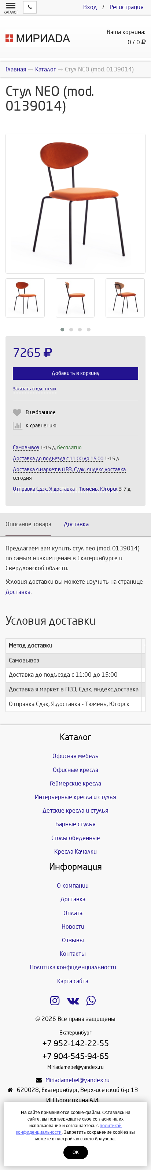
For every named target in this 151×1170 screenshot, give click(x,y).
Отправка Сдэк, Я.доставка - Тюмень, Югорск (65, 489)
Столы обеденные (75, 838)
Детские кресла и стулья (75, 810)
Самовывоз (26, 447)
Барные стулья (75, 824)
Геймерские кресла (75, 783)
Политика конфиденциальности (73, 967)
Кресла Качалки (75, 851)
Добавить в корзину (75, 373)
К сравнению (41, 425)
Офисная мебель (75, 756)
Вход (90, 7)
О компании (73, 886)
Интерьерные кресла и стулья (75, 797)
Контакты (73, 954)
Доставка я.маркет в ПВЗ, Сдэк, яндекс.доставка (69, 469)
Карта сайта (72, 981)
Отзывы (73, 940)
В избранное (41, 412)
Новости (73, 927)
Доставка (76, 524)
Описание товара (28, 524)
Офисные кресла (75, 770)
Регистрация (127, 7)
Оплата (72, 913)
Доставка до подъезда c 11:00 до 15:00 (58, 458)
